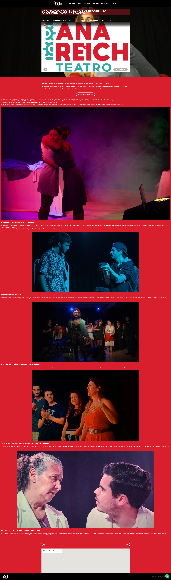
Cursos (79, 3)
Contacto (113, 3)
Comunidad (95, 3)
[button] (167, 576)
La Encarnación (26, 535)
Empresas (104, 3)
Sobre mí (72, 3)
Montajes (86, 3)
